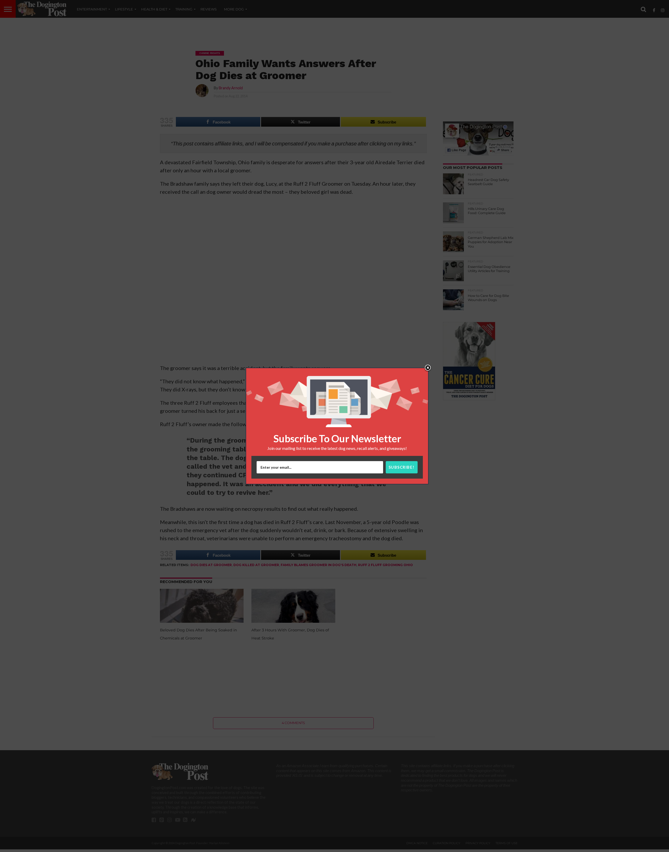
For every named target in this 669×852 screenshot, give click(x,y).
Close (428, 368)
